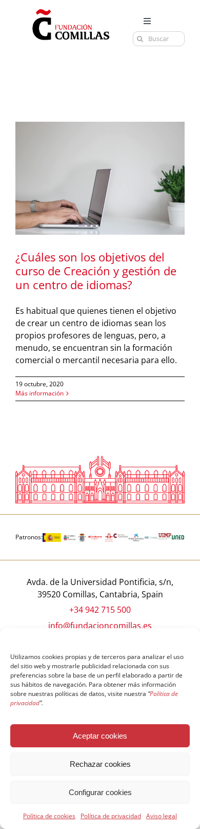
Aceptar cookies (100, 735)
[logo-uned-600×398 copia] (178, 537)
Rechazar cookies (100, 764)
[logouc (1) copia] (151, 537)
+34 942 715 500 (100, 609)
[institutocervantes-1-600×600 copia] (109, 537)
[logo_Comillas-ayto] (81, 537)
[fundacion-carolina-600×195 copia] (120, 537)
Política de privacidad (111, 816)
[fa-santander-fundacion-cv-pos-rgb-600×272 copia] (95, 537)
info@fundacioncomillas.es (100, 625)
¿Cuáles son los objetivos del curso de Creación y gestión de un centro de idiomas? (95, 270)
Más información (39, 393)
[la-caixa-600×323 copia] (136, 537)
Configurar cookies (100, 792)
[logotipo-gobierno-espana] (52, 537)
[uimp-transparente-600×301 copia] (165, 537)
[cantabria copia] (69, 537)
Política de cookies (49, 816)
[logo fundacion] (70, 9)
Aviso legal (161, 816)
